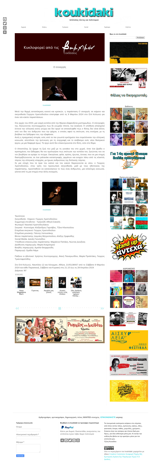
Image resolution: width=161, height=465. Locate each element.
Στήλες (44, 27)
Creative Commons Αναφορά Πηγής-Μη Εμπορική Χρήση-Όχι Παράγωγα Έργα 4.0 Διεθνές (123, 456)
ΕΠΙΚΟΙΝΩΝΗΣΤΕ (108, 417)
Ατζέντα (128, 27)
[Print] (5, 28)
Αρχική (23, 27)
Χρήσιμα (107, 27)
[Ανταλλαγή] (5, 32)
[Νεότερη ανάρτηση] (17, 309)
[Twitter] (5, 23)
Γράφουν (65, 27)
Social (86, 27)
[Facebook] (5, 19)
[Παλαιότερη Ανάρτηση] (102, 309)
